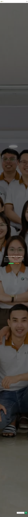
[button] (27, 1)
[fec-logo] (2, 1)
